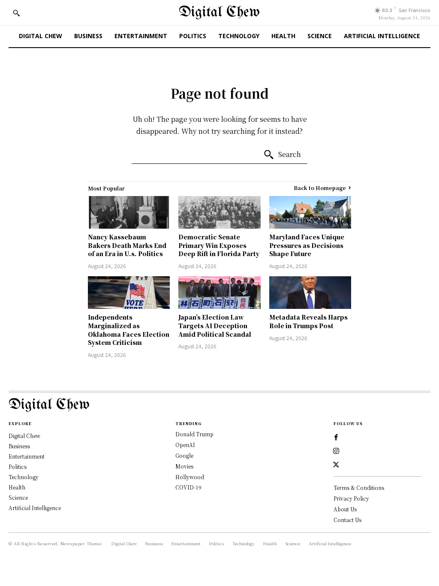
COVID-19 (188, 487)
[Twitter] (336, 465)
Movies (184, 466)
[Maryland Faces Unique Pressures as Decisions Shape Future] (310, 212)
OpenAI (185, 444)
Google (184, 455)
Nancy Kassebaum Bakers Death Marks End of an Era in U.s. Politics (127, 245)
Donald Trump (194, 434)
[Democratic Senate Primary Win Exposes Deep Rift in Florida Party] (219, 212)
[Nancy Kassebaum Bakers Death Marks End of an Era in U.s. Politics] (129, 212)
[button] (16, 13)
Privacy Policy (351, 498)
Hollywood (189, 476)
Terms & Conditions (359, 487)
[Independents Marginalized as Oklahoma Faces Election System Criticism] (129, 292)
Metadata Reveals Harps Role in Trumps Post (308, 321)
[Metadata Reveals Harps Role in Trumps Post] (310, 292)
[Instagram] (336, 451)
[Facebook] (336, 437)
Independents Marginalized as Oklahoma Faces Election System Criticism (128, 330)
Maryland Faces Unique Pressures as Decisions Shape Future (306, 245)
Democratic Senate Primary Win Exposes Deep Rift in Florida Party (218, 245)
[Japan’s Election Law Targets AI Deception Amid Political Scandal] (219, 292)
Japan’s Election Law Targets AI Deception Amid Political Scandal (214, 325)
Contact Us (347, 519)
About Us (345, 509)
